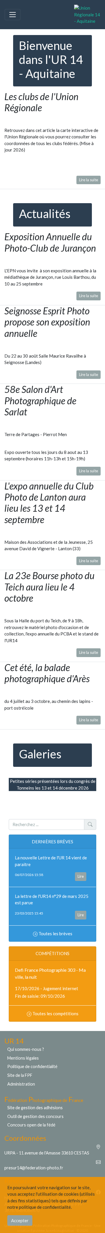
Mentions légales (23, 1058)
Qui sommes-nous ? (25, 1049)
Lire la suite (88, 179)
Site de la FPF (19, 1075)
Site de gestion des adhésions (35, 1107)
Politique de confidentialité (32, 1066)
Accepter (20, 1220)
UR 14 (14, 1041)
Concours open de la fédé (31, 1124)
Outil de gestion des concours (35, 1116)
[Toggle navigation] (12, 14)
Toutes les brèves (55, 933)
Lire (81, 876)
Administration (21, 1084)
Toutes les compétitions (55, 1013)
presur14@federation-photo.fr (33, 1167)
